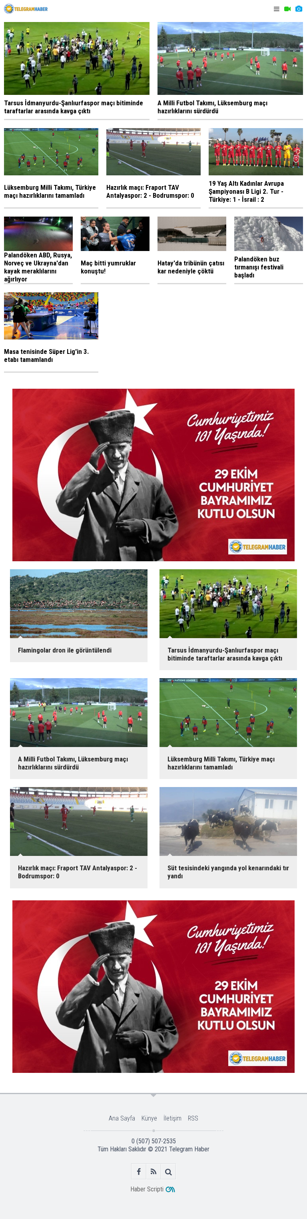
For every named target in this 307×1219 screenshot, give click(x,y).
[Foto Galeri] (298, 9)
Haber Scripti (146, 1189)
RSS (193, 1118)
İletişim (172, 1118)
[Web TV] (287, 9)
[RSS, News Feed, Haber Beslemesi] (153, 1171)
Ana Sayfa (122, 1118)
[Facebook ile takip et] (139, 1171)
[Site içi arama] (168, 1171)
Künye (149, 1118)
